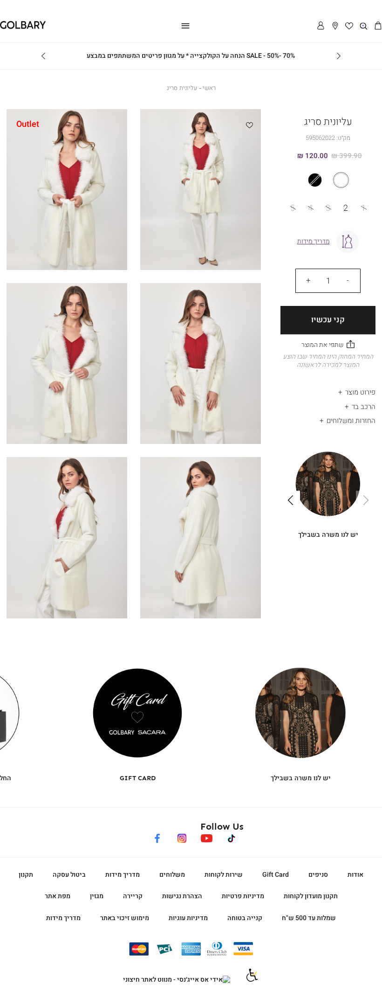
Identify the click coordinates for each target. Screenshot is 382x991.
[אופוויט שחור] (327, 180)
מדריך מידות (122, 875)
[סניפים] (335, 26)
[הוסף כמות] (308, 280)
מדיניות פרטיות (243, 896)
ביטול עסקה (69, 875)
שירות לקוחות (224, 875)
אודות (355, 875)
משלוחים (172, 875)
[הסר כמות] (347, 280)
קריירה (133, 896)
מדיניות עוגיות (188, 918)
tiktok (232, 836)
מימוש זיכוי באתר (124, 918)
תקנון (26, 875)
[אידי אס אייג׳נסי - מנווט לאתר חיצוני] (176, 980)
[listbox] (328, 180)
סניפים (318, 875)
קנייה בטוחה (244, 918)
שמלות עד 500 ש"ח (309, 918)
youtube (207, 836)
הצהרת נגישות (182, 896)
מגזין (96, 896)
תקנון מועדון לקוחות (311, 896)
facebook (157, 836)
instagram (182, 836)
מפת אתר (57, 896)
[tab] (327, 390)
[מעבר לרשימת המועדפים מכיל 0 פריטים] (350, 26)
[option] (341, 180)
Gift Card (275, 875)
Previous (338, 56)
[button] (378, 26)
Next (43, 56)
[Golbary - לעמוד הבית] (23, 27)
